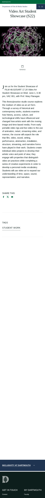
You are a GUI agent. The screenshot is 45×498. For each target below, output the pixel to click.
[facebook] (3, 197)
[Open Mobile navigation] (42, 6)
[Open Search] (39, 6)
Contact (4, 494)
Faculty (26, 494)
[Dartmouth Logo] (6, 1)
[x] (8, 197)
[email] (12, 197)
